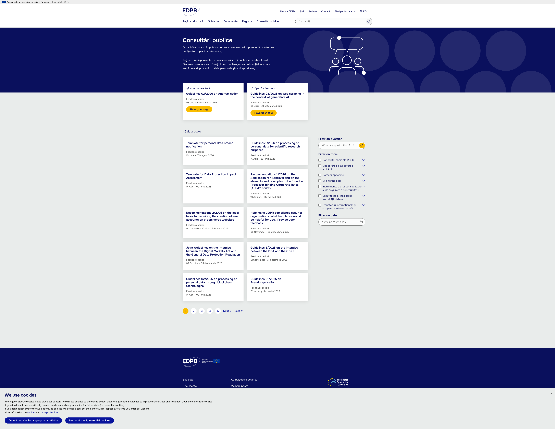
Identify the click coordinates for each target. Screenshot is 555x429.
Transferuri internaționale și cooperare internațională (339, 206)
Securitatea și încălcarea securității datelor (337, 197)
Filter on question (330, 139)
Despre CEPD (287, 11)
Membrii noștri (239, 386)
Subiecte (213, 21)
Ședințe (312, 11)
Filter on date (327, 215)
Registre (247, 21)
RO (365, 11)
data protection (49, 412)
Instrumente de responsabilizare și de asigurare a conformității (341, 188)
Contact (325, 11)
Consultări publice (268, 21)
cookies (31, 412)
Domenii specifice (333, 175)
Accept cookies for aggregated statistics (33, 420)
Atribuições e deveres (244, 379)
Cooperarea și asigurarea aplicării (337, 167)
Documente (230, 21)
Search (369, 21)
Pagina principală (193, 21)
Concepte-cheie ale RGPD (338, 160)
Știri (301, 11)
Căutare (362, 145)
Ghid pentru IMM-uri (345, 11)
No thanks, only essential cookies (89, 420)
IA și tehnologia (331, 180)
